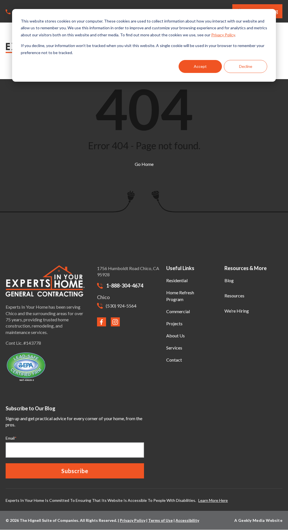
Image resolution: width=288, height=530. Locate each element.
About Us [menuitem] (175, 335)
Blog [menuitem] (229, 280)
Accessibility (187, 520)
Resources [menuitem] (234, 295)
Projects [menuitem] (174, 323)
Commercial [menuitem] (178, 311)
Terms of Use (160, 520)
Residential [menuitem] (177, 280)
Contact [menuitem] (174, 359)
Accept (200, 66)
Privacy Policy (223, 34)
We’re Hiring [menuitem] (236, 310)
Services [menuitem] (174, 347)
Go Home (144, 164)
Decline (245, 66)
